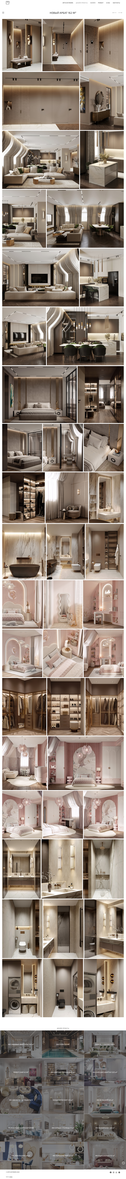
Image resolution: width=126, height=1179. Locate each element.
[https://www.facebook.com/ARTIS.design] (111, 1172)
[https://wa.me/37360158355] (116, 1172)
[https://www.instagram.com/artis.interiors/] (113, 1172)
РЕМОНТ (100, 3)
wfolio (11, 1176)
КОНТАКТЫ (116, 3)
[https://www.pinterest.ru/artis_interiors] (119, 1172)
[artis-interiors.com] (8, 2)
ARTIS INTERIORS (68, 3)
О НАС (108, 3)
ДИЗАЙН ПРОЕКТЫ (82, 3)
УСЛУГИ (92, 3)
